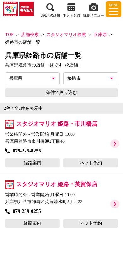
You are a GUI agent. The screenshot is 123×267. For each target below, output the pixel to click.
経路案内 (32, 162)
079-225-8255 (27, 150)
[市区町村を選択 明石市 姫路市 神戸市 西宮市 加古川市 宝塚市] (90, 78)
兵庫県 (100, 34)
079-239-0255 (27, 211)
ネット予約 (91, 162)
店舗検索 (30, 34)
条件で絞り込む (61, 92)
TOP (9, 34)
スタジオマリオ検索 (66, 34)
